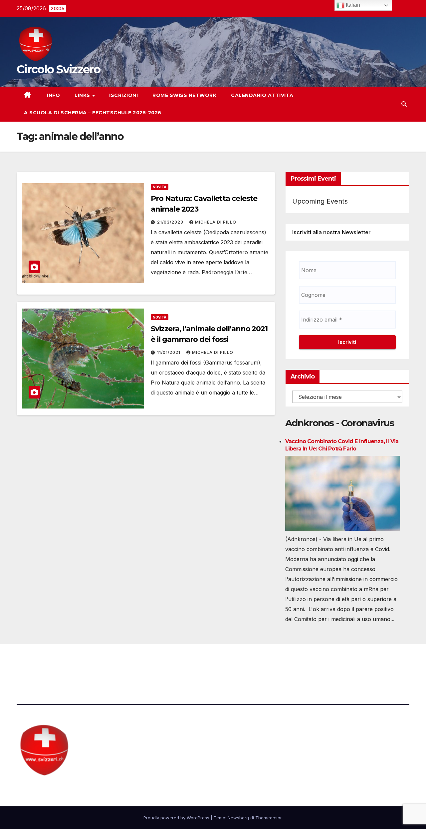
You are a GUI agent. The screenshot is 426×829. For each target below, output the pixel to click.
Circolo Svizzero (58, 69)
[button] (404, 104)
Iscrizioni (123, 95)
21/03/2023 (171, 222)
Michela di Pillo (215, 222)
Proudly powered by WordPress (177, 817)
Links (83, 95)
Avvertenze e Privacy (245, 662)
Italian (352, 5)
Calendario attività (262, 95)
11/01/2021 (169, 352)
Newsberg (238, 817)
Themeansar (268, 817)
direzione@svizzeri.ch (153, 662)
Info (53, 95)
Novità (159, 187)
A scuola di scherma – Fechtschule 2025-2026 (92, 113)
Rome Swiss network (184, 95)
